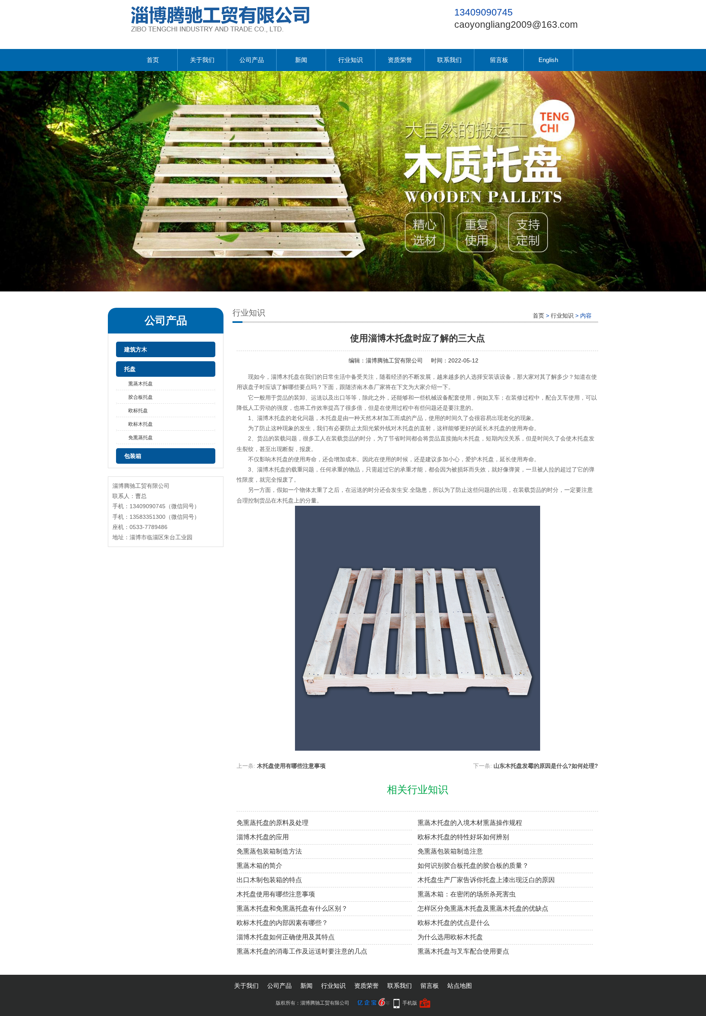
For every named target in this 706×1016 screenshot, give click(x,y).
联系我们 (449, 59)
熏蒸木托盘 (140, 384)
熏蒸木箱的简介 (259, 865)
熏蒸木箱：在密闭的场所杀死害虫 (467, 894)
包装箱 (132, 456)
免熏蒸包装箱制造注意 (450, 851)
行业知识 (350, 59)
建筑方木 (135, 349)
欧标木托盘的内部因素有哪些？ (282, 922)
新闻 (301, 59)
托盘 (130, 369)
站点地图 (459, 985)
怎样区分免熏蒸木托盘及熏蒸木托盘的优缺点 (483, 908)
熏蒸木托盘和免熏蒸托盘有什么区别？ (292, 908)
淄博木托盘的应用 (263, 837)
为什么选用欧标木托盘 (450, 937)
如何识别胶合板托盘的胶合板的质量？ (473, 865)
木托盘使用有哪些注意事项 (291, 766)
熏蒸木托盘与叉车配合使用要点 (463, 951)
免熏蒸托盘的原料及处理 (272, 822)
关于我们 (202, 59)
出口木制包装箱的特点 (269, 879)
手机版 (409, 1003)
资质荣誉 (400, 59)
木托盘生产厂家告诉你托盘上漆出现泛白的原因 (486, 879)
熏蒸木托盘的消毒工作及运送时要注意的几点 (302, 951)
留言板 (499, 59)
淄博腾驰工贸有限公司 (394, 360)
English (548, 59)
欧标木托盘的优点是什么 (453, 922)
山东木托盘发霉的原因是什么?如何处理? (546, 766)
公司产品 (251, 59)
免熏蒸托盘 (140, 437)
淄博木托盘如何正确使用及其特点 (286, 937)
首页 (153, 59)
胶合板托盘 (140, 397)
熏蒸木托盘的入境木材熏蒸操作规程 (470, 822)
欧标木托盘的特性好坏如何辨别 (463, 837)
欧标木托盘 (140, 424)
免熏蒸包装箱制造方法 (269, 851)
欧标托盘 (138, 411)
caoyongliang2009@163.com (516, 24)
